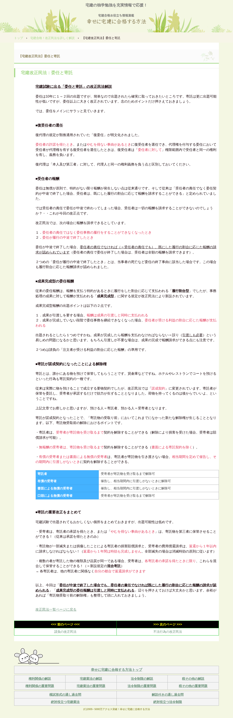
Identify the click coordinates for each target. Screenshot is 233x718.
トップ (18, 38)
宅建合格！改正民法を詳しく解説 (52, 38)
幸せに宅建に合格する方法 (116, 20)
